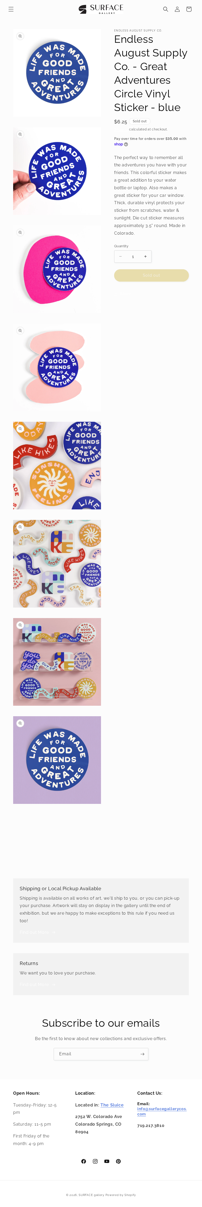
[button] (11, 9)
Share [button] (125, 294)
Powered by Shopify (120, 1195)
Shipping (121, 129)
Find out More (34, 932)
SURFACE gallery (91, 1195)
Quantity (121, 246)
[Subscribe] (142, 1054)
